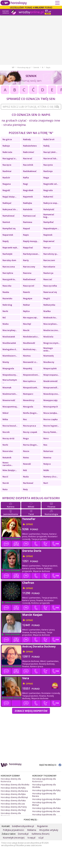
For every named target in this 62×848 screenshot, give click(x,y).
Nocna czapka (50, 419)
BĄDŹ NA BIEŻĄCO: (48, 765)
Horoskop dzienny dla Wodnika (15, 784)
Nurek (6, 483)
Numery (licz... (50, 476)
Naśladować (29, 279)
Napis (26, 234)
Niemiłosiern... (10, 355)
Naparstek (8, 234)
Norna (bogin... (30, 444)
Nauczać (47, 279)
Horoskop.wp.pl (24, 67)
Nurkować (28, 483)
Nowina (47, 457)
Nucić (5, 476)
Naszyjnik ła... (9, 279)
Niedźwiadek (9, 343)
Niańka (47, 311)
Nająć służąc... (9, 196)
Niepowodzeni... (31, 374)
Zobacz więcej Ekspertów (31, 710)
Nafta (26, 177)
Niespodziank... (30, 387)
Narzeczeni (49, 260)
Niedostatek (9, 336)
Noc (25, 419)
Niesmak (7, 387)
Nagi (25, 183)
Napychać (28, 247)
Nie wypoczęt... (30, 317)
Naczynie (48, 164)
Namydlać (48, 222)
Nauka (6, 292)
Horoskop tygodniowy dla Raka (46, 808)
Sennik (36, 67)
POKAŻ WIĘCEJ (30, 819)
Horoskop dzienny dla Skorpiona (11, 814)
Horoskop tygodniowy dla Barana (44, 794)
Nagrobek (28, 190)
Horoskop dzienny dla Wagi (13, 810)
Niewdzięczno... (51, 393)
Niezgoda (28, 406)
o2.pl (40, 837)
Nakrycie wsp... (50, 203)
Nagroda (48, 190)
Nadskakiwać (29, 171)
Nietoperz (28, 393)
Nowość (27, 463)
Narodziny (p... (50, 253)
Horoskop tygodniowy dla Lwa (46, 811)
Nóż (25, 470)
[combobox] (31, 107)
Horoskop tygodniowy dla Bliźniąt (44, 803)
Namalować (8, 215)
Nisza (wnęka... (50, 413)
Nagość (6, 190)
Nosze (26, 451)
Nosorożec (8, 451)
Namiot (6, 222)
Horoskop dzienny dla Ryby (13, 787)
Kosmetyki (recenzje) (13, 837)
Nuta (5, 489)
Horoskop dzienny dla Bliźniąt (14, 797)
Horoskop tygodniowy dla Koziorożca (44, 780)
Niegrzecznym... (51, 343)
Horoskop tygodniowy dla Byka (46, 799)
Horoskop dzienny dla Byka (13, 794)
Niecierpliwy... (10, 330)
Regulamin (42, 826)
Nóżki (46, 470)
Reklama (31, 829)
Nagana (7, 183)
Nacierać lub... (50, 158)
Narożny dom (9, 260)
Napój (6, 241)
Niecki (26, 330)
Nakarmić (48, 196)
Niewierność (9, 400)
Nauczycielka (50, 285)
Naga (46, 177)
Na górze (7, 139)
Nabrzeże (7, 152)
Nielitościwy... (30, 349)
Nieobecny (48, 362)
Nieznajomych (50, 406)
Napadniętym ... (51, 228)
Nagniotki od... (50, 183)
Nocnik (6, 432)
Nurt (45, 483)
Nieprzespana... (51, 374)
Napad (26, 228)
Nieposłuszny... (10, 374)
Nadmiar (7, 171)
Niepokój (27, 368)
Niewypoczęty (50, 400)
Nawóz (26, 292)
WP (13, 67)
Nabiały (27, 139)
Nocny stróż (8, 438)
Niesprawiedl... (51, 387)
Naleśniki (27, 209)
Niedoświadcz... (31, 336)
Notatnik (7, 457)
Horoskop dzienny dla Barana (14, 791)
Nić (4, 317)
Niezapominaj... (10, 406)
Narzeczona (9, 266)
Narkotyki (7, 253)
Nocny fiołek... (50, 432)
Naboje (6, 145)
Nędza (26, 311)
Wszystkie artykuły (48, 829)
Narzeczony (29, 266)
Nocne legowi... (51, 425)
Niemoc (27, 355)
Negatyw (27, 298)
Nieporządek (50, 368)
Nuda (26, 476)
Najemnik (28, 196)
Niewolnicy (28, 400)
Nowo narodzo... (8, 464)
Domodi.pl (23, 833)
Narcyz (47, 247)
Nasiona (27, 273)
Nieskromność (50, 381)
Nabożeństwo (30, 145)
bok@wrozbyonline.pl (23, 826)
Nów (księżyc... (10, 470)
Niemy (6, 362)
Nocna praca (29, 425)
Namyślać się (9, 228)
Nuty (25, 489)
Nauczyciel (28, 285)
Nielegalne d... (10, 349)
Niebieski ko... (50, 317)
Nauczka (7, 285)
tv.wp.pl (31, 837)
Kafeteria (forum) (40, 833)
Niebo (6, 323)
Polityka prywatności (13, 829)
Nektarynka (49, 304)
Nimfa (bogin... (30, 413)
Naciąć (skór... (50, 152)
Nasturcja (48, 273)
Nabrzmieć (28, 152)
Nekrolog (7, 304)
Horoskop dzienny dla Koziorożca (11, 780)
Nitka (5, 419)
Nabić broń (48, 139)
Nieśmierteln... (10, 393)
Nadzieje (48, 171)
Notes (26, 457)
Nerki (5, 311)
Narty (26, 260)
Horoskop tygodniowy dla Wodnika (44, 786)
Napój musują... (30, 241)
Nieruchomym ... (10, 381)
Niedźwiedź (29, 343)
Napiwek (47, 234)
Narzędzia (8, 273)
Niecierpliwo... (50, 323)
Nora (45, 438)
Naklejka (27, 203)
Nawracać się (50, 292)
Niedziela (48, 336)
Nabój (46, 145)
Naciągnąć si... (10, 158)
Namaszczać (29, 215)
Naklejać (7, 203)
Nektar (26, 304)
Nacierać (27, 158)
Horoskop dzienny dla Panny (14, 807)
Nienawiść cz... (30, 362)
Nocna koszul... (10, 425)
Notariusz (48, 451)
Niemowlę (48, 355)
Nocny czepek (30, 432)
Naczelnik (28, 164)
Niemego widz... (48, 349)
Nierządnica (29, 381)
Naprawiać (48, 241)
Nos (45, 444)
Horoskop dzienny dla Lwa (13, 803)
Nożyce (47, 463)
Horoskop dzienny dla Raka (13, 800)
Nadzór (6, 177)
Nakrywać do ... (10, 209)
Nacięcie (7, 164)
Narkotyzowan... (31, 253)
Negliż (46, 298)
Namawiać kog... (48, 215)
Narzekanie (49, 266)
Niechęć (27, 323)
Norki (5, 444)
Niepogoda (8, 368)
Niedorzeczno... (51, 330)
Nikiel (5, 413)
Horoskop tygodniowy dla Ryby (46, 790)
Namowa (27, 222)
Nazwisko (7, 298)
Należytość (48, 209)
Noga (26, 438)
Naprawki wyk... (10, 247)
